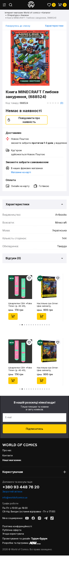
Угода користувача (13, 533)
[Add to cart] (13, 316)
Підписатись (34, 428)
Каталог (46, 12)
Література (13, 15)
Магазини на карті (21, 172)
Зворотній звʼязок (12, 491)
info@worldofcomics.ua (14, 497)
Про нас (6, 450)
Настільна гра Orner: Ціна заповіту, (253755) (47, 304)
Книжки (25, 15)
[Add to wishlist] (29, 278)
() (61, 103)
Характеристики (54, 25)
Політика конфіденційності (17, 526)
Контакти (7, 455)
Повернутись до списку (18, 25)
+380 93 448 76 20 (20, 487)
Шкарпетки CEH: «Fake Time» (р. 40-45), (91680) (20, 304)
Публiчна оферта (11, 530)
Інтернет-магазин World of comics (22, 12)
